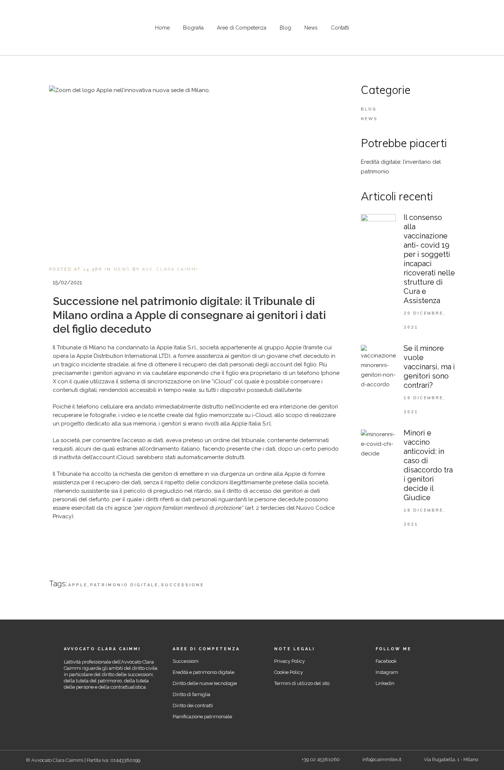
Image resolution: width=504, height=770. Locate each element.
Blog (369, 109)
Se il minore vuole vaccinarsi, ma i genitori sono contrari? (429, 367)
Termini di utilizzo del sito (301, 683)
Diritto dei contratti (193, 705)
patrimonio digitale (124, 585)
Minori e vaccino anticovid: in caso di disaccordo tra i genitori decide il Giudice (428, 465)
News (122, 269)
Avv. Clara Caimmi (170, 269)
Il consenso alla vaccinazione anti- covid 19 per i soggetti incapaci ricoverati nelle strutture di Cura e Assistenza (429, 259)
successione (182, 585)
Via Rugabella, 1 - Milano (451, 759)
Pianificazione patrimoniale (202, 716)
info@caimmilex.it (381, 759)
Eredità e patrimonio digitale (203, 672)
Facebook (386, 661)
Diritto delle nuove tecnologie (205, 683)
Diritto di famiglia (191, 694)
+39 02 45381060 (321, 759)
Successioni (186, 661)
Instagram (387, 672)
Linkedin (385, 683)
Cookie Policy (288, 672)
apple (77, 585)
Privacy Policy (289, 661)
